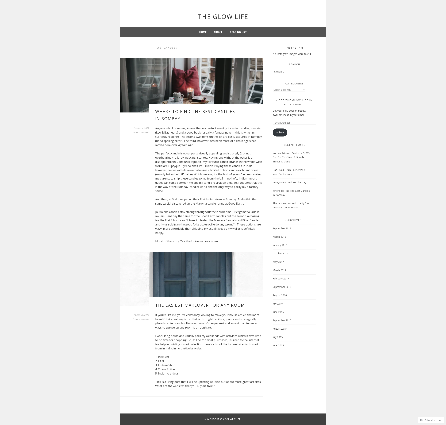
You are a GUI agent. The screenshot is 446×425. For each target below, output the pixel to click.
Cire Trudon (205, 166)
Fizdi (161, 361)
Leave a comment (141, 132)
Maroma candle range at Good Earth (219, 203)
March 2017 (279, 270)
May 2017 (278, 261)
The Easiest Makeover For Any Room (200, 305)
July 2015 (278, 337)
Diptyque (174, 166)
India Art (163, 357)
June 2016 (278, 312)
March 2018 (279, 236)
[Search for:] (294, 71)
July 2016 (278, 303)
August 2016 (280, 295)
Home (203, 32)
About (218, 32)
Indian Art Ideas (168, 373)
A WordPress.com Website (223, 419)
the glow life (223, 16)
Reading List (238, 32)
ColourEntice (166, 369)
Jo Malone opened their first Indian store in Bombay (202, 199)
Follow (280, 132)
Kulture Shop (166, 365)
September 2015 (282, 320)
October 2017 (280, 253)
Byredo (186, 166)
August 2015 (280, 328)
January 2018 (280, 245)
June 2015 (278, 345)
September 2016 (282, 286)
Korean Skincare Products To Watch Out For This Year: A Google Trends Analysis (293, 157)
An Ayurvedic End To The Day (289, 182)
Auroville (209, 224)
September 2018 (282, 228)
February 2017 (281, 278)
